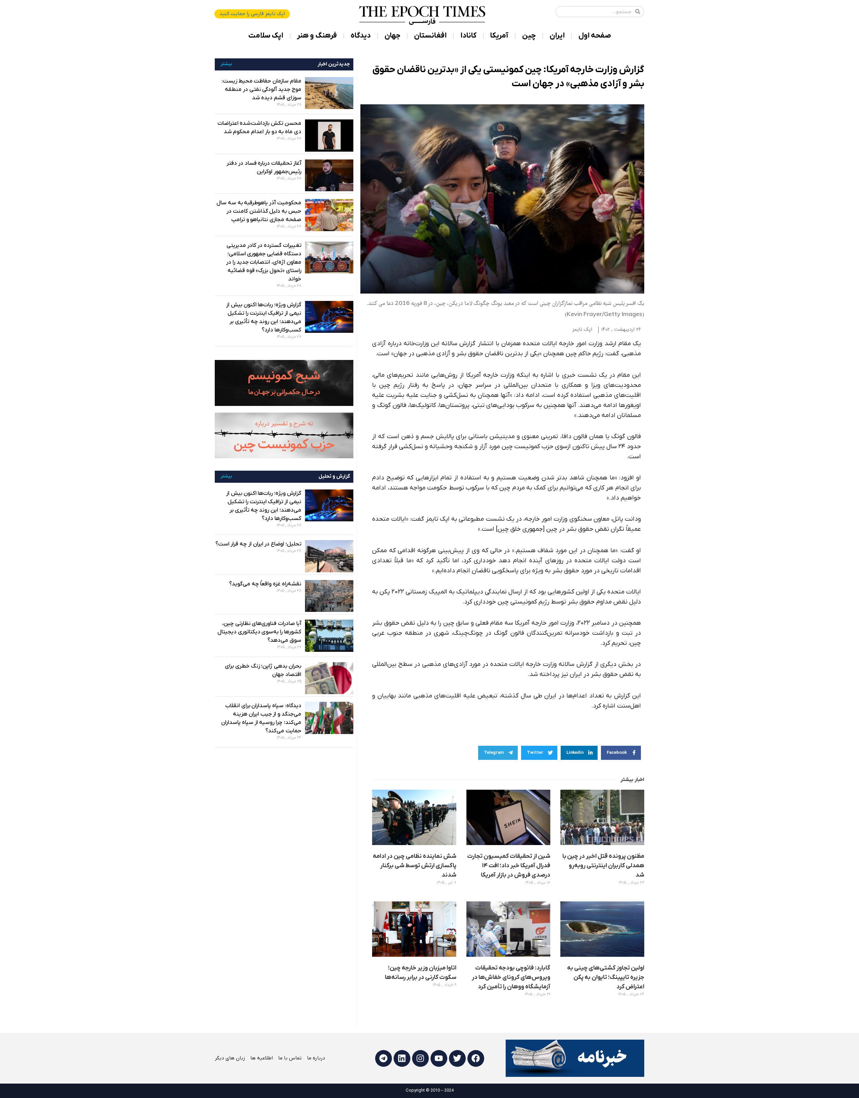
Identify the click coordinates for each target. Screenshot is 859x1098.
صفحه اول (594, 36)
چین (529, 36)
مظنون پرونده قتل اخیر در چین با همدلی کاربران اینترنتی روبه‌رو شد (603, 865)
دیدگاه (361, 36)
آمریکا (499, 36)
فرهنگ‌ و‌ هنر (317, 36)
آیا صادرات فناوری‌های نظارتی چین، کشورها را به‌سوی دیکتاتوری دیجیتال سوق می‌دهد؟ (259, 632)
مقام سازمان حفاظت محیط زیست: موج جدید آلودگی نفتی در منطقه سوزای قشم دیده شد (261, 89)
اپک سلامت (265, 36)
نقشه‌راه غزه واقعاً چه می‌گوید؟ (265, 584)
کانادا (468, 36)
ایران (557, 36)
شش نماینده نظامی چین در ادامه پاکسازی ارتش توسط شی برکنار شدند (414, 865)
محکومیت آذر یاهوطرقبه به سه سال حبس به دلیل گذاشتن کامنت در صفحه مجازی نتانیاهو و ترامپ (258, 211)
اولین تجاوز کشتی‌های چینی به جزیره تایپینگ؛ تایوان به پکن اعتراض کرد (605, 977)
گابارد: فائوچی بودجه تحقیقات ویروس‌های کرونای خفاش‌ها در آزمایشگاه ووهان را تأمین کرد (511, 977)
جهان (392, 36)
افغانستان (430, 36)
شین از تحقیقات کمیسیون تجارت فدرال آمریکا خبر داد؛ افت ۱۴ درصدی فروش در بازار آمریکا (508, 865)
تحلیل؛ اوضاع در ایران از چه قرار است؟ (258, 544)
